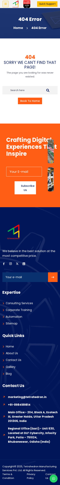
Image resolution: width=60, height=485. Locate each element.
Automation (14, 317)
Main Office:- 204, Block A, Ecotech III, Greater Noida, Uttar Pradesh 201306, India (33, 416)
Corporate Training (19, 310)
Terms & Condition (8, 476)
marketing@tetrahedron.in (27, 397)
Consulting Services (19, 303)
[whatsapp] (54, 479)
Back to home (30, 101)
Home (18, 28)
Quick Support (47, 3)
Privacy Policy (31, 476)
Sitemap (11, 323)
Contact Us (13, 360)
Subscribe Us (27, 188)
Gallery (11, 367)
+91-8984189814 (19, 405)
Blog (9, 374)
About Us (12, 353)
